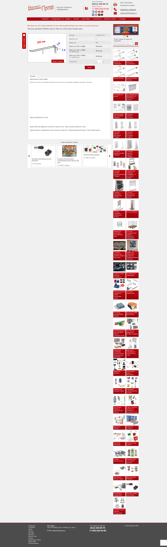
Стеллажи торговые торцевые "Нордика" (130, 154)
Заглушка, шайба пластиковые (132, 494)
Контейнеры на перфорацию (131, 274)
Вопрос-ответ (110, 19)
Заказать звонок (128, 9)
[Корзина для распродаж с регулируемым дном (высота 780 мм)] (69, 156)
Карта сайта (32, 541)
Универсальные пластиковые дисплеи (131, 461)
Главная (45, 19)
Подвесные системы (130, 427)
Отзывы (122, 19)
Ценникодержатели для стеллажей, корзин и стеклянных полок (119, 333)
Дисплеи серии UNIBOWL (131, 478)
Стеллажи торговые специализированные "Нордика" (120, 173)
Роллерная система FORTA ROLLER (118, 314)
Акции (67, 19)
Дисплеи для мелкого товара (118, 478)
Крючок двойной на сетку (50, 25)
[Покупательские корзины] (95, 152)
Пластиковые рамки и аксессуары (131, 373)
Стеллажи (31, 527)
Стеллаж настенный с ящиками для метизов (118, 195)
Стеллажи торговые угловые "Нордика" (119, 153)
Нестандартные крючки (118, 95)
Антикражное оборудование (118, 494)
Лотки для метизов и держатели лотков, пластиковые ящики (119, 295)
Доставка (86, 19)
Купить (90, 67)
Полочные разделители (130, 292)
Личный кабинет (33, 543)
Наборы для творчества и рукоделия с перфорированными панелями (132, 256)
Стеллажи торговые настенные (130, 115)
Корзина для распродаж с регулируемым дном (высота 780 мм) (68, 160)
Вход (121, 2)
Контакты (97, 19)
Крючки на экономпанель (131, 62)
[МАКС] (93, 11)
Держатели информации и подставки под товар (131, 352)
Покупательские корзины (131, 443)
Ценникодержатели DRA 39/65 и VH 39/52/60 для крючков (132, 97)
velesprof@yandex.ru (128, 13)
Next (115, 29)
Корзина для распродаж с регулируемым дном (118, 234)
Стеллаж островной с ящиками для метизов (118, 214)
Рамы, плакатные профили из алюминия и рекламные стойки (132, 409)
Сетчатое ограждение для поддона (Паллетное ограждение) (131, 235)
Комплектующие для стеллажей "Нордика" (119, 115)
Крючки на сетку (119, 78)
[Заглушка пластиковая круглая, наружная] (43, 156)
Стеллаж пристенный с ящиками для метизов (131, 195)
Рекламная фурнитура (117, 443)
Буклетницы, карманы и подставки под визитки (118, 409)
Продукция (56, 19)
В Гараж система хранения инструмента (119, 275)
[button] (29, 156)
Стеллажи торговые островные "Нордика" (130, 134)
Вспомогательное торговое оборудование (119, 511)
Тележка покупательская (118, 460)
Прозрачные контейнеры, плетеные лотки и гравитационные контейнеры (119, 353)
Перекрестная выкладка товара (119, 390)
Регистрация (128, 2)
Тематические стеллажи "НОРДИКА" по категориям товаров (131, 174)
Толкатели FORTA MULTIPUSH (132, 313)
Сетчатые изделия (132, 211)
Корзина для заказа (34, 540)
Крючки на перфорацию (117, 62)
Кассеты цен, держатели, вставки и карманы (132, 332)
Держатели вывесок (117, 427)
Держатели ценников (117, 372)
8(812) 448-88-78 (100, 4)
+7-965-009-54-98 (100, 9)
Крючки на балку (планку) (132, 79)
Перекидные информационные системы (132, 391)
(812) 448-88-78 (97, 528)
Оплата (76, 19)
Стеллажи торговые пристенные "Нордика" (117, 134)
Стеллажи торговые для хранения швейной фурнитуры (119, 255)
